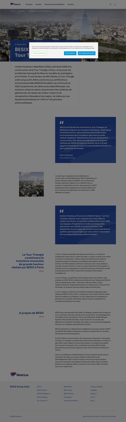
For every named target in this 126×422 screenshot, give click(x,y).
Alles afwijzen (70, 53)
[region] (63, 50)
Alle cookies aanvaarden (86, 53)
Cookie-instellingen (39, 53)
